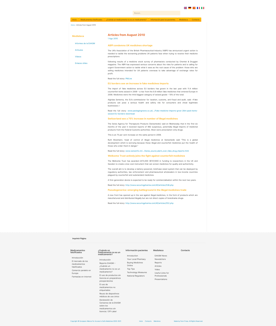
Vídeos (78, 56)
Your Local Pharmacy (136, 259)
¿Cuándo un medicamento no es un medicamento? (126, 20)
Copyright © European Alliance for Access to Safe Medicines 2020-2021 (95, 321)
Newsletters (160, 259)
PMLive (128, 78)
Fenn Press (184, 321)
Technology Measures (137, 272)
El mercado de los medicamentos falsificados (80, 264)
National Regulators (136, 276)
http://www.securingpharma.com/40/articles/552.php (149, 203)
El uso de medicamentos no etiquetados (107, 287)
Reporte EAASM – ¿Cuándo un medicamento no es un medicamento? (109, 267)
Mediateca (183, 20)
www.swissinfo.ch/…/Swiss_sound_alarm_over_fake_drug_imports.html (157, 151)
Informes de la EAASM (85, 43)
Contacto (195, 20)
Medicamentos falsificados (91, 20)
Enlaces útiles (81, 63)
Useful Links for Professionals (162, 274)
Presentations (161, 279)
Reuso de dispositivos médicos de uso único (109, 295)
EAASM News (161, 256)
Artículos (79, 50)
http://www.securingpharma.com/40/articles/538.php (149, 185)
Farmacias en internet (81, 276)
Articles (158, 266)
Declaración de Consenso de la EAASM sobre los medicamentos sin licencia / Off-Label (110, 306)
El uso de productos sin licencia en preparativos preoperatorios (110, 278)
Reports (158, 262)
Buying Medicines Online (135, 264)
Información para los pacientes (163, 20)
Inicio (74, 20)
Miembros (157, 321)
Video (157, 269)
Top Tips (131, 269)
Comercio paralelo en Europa (81, 271)
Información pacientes (137, 250)
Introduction (132, 256)
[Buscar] (178, 13)
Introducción (77, 258)
